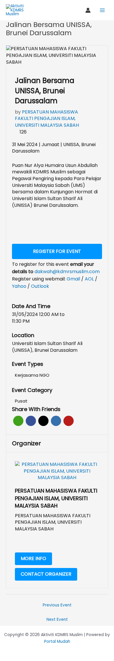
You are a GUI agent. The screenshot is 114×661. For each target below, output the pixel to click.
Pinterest (68, 421)
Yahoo (19, 286)
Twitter (43, 421)
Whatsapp (18, 421)
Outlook (40, 286)
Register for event (57, 251)
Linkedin (56, 421)
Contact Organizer (46, 574)
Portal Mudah (57, 641)
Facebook (31, 421)
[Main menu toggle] (102, 10)
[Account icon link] (88, 10)
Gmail (74, 278)
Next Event (57, 619)
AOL (90, 278)
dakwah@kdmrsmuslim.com (67, 271)
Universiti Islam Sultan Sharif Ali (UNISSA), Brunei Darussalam (47, 347)
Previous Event (57, 605)
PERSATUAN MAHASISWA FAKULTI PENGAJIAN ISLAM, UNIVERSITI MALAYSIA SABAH (47, 119)
